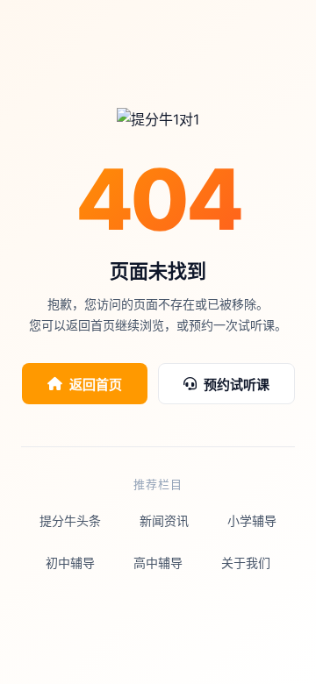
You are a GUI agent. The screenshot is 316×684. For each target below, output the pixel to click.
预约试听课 (236, 384)
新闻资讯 (164, 520)
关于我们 (245, 562)
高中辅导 (158, 562)
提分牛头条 (70, 520)
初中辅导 (70, 562)
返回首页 (95, 384)
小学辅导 (251, 520)
